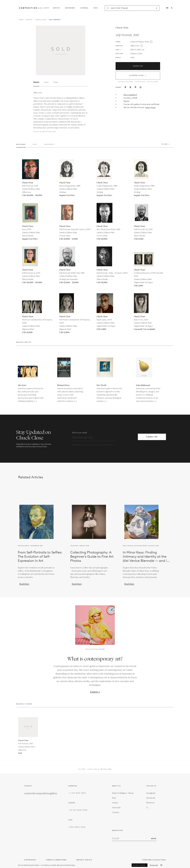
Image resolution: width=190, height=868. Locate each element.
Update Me (152, 436)
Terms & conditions (56, 860)
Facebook (150, 798)
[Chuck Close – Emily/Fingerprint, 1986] (144, 169)
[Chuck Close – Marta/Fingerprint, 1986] (69, 169)
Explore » (95, 692)
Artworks (70, 8)
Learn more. (150, 107)
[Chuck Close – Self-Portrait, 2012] (32, 169)
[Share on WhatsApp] (140, 87)
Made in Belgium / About (123, 793)
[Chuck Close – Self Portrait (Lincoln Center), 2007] (69, 213)
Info (95, 8)
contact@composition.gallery (40, 793)
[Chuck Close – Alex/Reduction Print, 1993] (106, 213)
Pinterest (150, 802)
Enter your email (79, 432)
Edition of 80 (136, 53)
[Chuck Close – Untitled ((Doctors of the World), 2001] (144, 256)
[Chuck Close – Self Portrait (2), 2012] (144, 213)
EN (167, 8)
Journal (84, 8)
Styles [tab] (55, 82)
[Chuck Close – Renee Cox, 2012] (144, 303)
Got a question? (130, 95)
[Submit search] (156, 8)
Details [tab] (36, 82)
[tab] (21, 145)
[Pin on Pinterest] (135, 87)
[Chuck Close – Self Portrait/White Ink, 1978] (69, 256)
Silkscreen (135, 45)
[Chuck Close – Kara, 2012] (32, 213)
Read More (24, 583)
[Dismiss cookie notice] (161, 865)
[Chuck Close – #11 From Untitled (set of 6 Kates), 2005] (32, 303)
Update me (138, 66)
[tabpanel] (60, 112)
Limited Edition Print (139, 41)
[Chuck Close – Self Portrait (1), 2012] (32, 256)
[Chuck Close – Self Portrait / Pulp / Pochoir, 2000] (106, 256)
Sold (132, 57)
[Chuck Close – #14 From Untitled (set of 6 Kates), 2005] (69, 303)
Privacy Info (154, 865)
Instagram (150, 793)
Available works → (137, 75)
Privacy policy (84, 860)
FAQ (114, 798)
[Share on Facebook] (125, 87)
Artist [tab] (46, 82)
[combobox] (132, 8)
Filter (165, 144)
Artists (56, 8)
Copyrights (30, 860)
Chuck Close (40, 19)
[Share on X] (130, 87)
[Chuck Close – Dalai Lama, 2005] (106, 303)
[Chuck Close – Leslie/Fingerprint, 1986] (106, 169)
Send (153, 838)
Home (21, 19)
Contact (115, 812)
